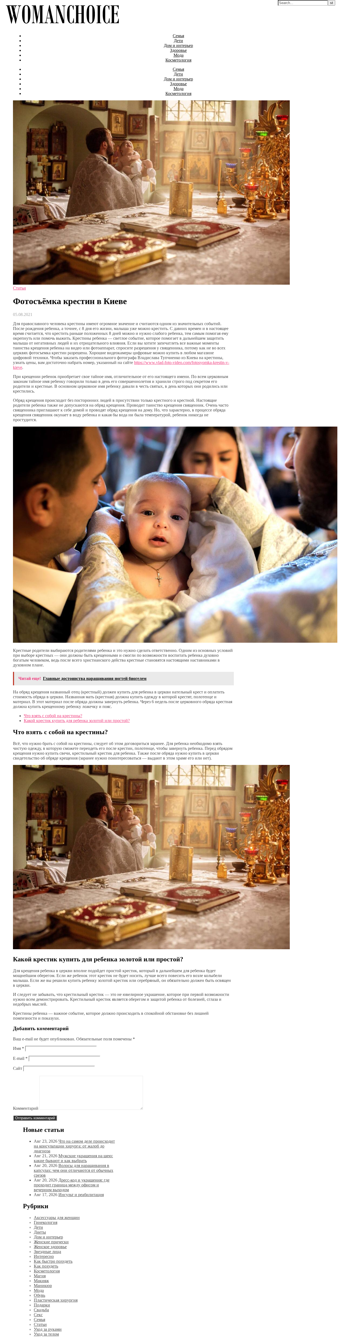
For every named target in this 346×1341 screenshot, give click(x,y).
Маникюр (43, 1285)
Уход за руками (48, 1329)
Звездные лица (47, 1251)
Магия (40, 1276)
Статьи (19, 288)
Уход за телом (46, 1334)
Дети (178, 40)
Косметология (178, 60)
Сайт (17, 1068)
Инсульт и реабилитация (81, 1194)
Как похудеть (46, 1266)
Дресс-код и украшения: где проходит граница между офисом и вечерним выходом (71, 1185)
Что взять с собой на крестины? (53, 715)
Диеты (40, 1232)
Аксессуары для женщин (57, 1217)
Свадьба (41, 1310)
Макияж (41, 1280)
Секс (38, 1314)
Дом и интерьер (178, 45)
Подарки (42, 1305)
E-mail (20, 1058)
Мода (179, 55)
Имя (18, 1048)
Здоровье (178, 50)
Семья (178, 35)
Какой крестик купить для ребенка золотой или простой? (77, 720)
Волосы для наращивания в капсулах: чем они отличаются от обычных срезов (73, 1170)
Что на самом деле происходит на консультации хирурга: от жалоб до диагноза (74, 1146)
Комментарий (25, 1108)
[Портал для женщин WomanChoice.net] (62, 26)
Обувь (39, 1295)
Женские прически (51, 1242)
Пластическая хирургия (56, 1300)
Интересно (44, 1256)
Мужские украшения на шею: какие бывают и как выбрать (73, 1158)
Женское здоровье (50, 1246)
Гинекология (45, 1222)
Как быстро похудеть (53, 1261)
